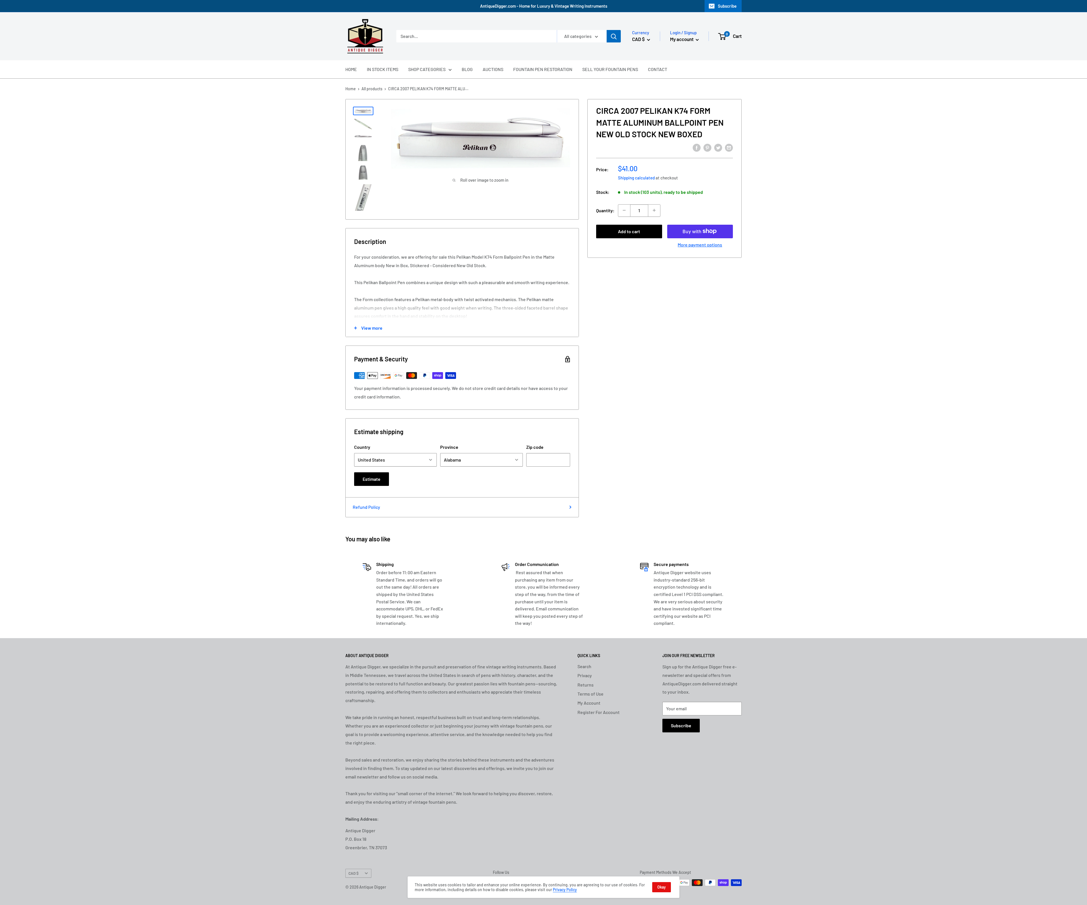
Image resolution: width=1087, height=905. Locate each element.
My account (682, 39)
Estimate (371, 479)
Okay (661, 887)
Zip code (535, 447)
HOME (351, 69)
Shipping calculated (636, 177)
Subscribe (727, 5)
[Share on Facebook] (697, 147)
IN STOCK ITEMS (382, 69)
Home (350, 88)
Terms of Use (590, 693)
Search (584, 666)
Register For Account (598, 712)
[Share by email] (729, 147)
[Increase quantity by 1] (654, 210)
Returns (585, 684)
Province (449, 447)
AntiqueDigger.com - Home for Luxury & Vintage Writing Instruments (543, 5)
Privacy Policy (565, 889)
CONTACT (657, 69)
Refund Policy (366, 507)
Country (362, 447)
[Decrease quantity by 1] (624, 210)
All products (371, 88)
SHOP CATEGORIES (427, 69)
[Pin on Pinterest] (707, 147)
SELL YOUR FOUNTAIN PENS (610, 69)
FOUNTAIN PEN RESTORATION (542, 69)
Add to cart (629, 231)
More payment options (700, 244)
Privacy (584, 675)
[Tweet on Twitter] (718, 147)
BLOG (467, 69)
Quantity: (605, 210)
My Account (588, 702)
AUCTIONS (493, 69)
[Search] (614, 36)
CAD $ (353, 873)
